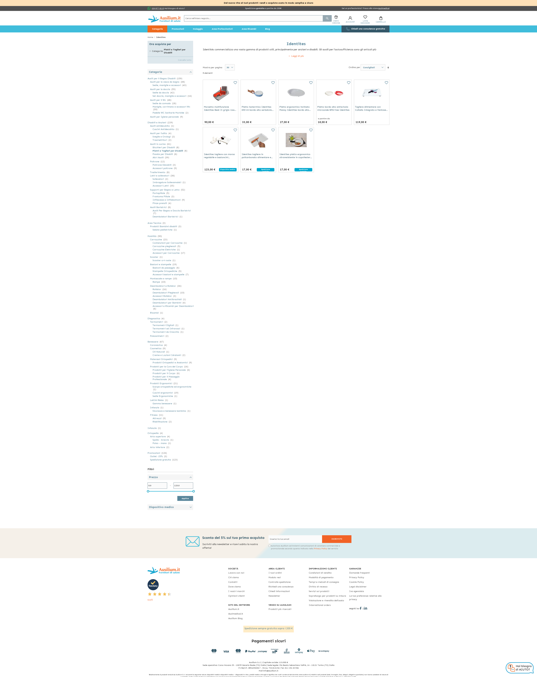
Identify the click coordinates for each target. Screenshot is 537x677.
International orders (320, 605)
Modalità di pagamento (321, 577)
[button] (388, 67)
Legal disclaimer (358, 586)
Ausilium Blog (235, 618)
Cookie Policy (356, 582)
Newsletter (274, 596)
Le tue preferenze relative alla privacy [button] (365, 598)
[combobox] (258, 18)
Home (151, 37)
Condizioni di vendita (320, 572)
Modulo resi (274, 577)
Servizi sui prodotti (319, 591)
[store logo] (164, 18)
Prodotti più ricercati (279, 609)
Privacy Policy (320, 548)
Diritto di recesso (318, 586)
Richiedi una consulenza (280, 586)
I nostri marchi (236, 591)
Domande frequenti (359, 572)
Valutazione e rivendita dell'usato (326, 600)
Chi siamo (233, 577)
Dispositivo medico (161, 507)
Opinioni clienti (236, 596)
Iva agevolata (356, 591)
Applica (185, 498)
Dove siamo (234, 586)
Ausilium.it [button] (233, 609)
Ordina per (354, 67)
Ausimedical (383, 8)
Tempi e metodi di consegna (324, 582)
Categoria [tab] (155, 72)
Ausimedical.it (235, 613)
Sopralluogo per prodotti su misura (327, 596)
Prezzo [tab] (153, 477)
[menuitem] (157, 29)
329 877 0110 (158, 8)
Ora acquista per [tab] (160, 44)
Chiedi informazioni (279, 591)
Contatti (232, 582)
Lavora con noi (236, 572)
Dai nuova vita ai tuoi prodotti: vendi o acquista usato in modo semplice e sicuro (268, 3)
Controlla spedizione (279, 582)
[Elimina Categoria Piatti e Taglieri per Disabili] (150, 51)
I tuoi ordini (275, 572)
